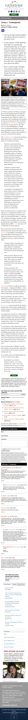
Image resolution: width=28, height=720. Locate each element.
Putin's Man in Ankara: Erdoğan (13, 415)
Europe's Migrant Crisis (9, 640)
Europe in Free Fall (9, 587)
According (4, 232)
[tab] (7, 584)
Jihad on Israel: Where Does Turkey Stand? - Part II (14, 408)
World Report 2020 (9, 137)
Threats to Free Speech (17, 397)
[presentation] (7, 584)
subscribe (21, 424)
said (20, 216)
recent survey (5, 305)
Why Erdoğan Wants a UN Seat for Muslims (13, 405)
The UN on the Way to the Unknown (12, 610)
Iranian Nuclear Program (9, 637)
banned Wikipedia (12, 123)
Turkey (3, 399)
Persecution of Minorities (9, 643)
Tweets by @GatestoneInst (10, 681)
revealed (15, 224)
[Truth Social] (2, 31)
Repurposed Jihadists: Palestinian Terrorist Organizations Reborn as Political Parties (12, 603)
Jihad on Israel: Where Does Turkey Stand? (14, 412)
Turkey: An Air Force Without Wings (14, 419)
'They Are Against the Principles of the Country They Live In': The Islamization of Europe (13, 594)
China (5, 634)
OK (14, 717)
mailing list (22, 425)
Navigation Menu (6, 18)
